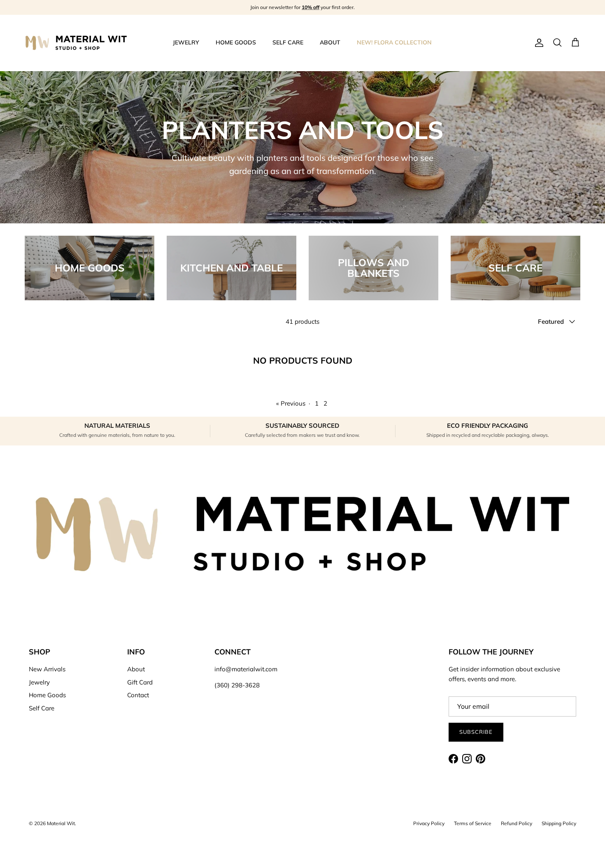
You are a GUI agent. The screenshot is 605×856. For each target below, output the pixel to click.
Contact (138, 695)
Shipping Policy (559, 823)
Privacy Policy (428, 823)
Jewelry (39, 682)
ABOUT (330, 42)
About (136, 669)
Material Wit (61, 823)
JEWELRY (186, 42)
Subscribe (476, 731)
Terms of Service (472, 823)
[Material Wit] (76, 43)
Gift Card (140, 682)
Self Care (41, 708)
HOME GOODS (236, 42)
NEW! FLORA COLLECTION (394, 42)
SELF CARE (287, 42)
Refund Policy (516, 823)
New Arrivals (47, 669)
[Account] (537, 43)
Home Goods (47, 695)
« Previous (290, 403)
